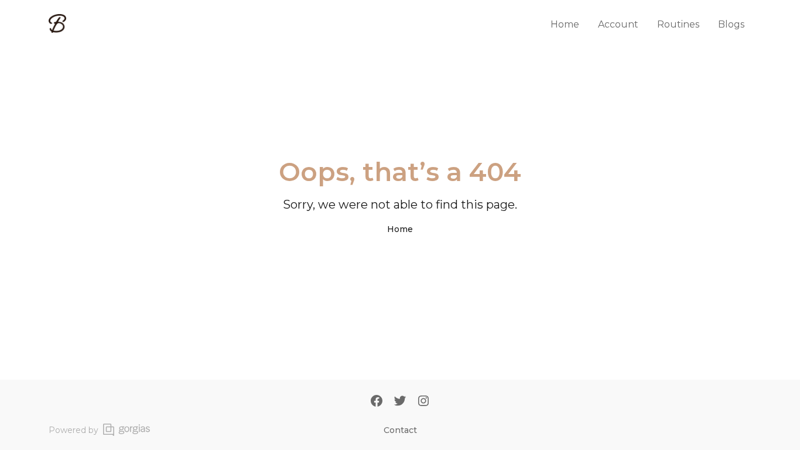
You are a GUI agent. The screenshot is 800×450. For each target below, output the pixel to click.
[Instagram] (423, 402)
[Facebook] (377, 402)
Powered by (73, 430)
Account (618, 24)
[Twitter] (400, 402)
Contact (400, 430)
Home (565, 24)
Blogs (731, 24)
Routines (678, 24)
